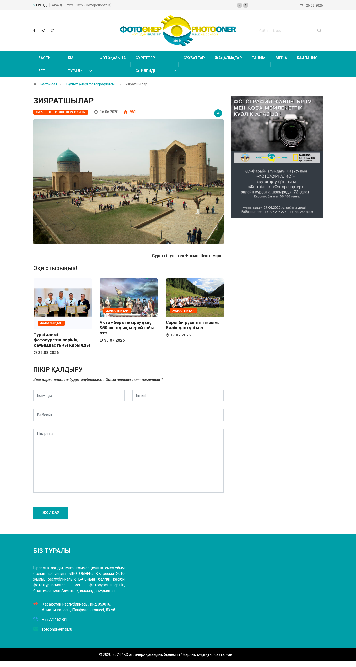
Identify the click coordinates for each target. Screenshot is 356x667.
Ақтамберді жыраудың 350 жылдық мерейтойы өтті (127, 327)
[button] (239, 5)
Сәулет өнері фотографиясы (90, 84)
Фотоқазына (112, 58)
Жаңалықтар (228, 58)
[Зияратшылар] (34, 31)
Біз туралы (75, 64)
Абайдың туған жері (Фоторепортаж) (81, 5)
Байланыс (307, 58)
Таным (259, 58)
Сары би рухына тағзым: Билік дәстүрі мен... (192, 325)
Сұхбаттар (194, 58)
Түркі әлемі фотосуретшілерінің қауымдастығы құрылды (62, 340)
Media (281, 58)
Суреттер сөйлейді (145, 64)
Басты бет (44, 64)
